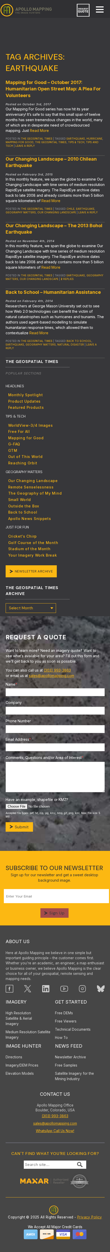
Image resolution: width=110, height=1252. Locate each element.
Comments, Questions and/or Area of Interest (44, 757)
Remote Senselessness (31, 487)
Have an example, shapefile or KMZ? (37, 799)
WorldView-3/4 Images (30, 425)
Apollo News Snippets (29, 518)
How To (61, 1038)
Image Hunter (23, 1046)
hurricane (94, 138)
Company (14, 702)
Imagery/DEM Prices (22, 1065)
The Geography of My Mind (35, 493)
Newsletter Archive (34, 571)
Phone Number (18, 721)
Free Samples (66, 1065)
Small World (19, 499)
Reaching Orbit (22, 463)
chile (70, 208)
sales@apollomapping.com (51, 675)
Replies (67, 278)
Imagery (16, 1002)
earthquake (76, 138)
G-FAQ (14, 444)
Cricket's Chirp (22, 536)
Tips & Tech (76, 142)
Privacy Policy (89, 1217)
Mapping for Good (26, 438)
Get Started (71, 1002)
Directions (14, 1057)
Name (11, 684)
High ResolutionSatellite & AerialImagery (19, 1018)
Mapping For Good (20, 142)
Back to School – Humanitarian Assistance (53, 292)
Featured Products (26, 407)
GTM (12, 450)
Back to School (79, 340)
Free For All (19, 431)
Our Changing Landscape (56, 212)
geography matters (21, 212)
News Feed (68, 1046)
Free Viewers (65, 1021)
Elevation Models (20, 1073)
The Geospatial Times (36, 138)
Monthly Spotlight (25, 395)
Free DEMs (64, 1013)
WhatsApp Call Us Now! (55, 1131)
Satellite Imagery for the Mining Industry (74, 1076)
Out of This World (25, 456)
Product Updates (24, 401)
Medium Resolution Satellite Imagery (28, 1034)
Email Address (18, 739)
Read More (39, 130)
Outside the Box (23, 506)
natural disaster (70, 344)
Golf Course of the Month (33, 542)
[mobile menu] (97, 10)
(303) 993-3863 (57, 670)
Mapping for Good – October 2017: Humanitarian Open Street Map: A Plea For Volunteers (53, 89)
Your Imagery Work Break (32, 555)
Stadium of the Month (29, 549)
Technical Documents (73, 1029)
